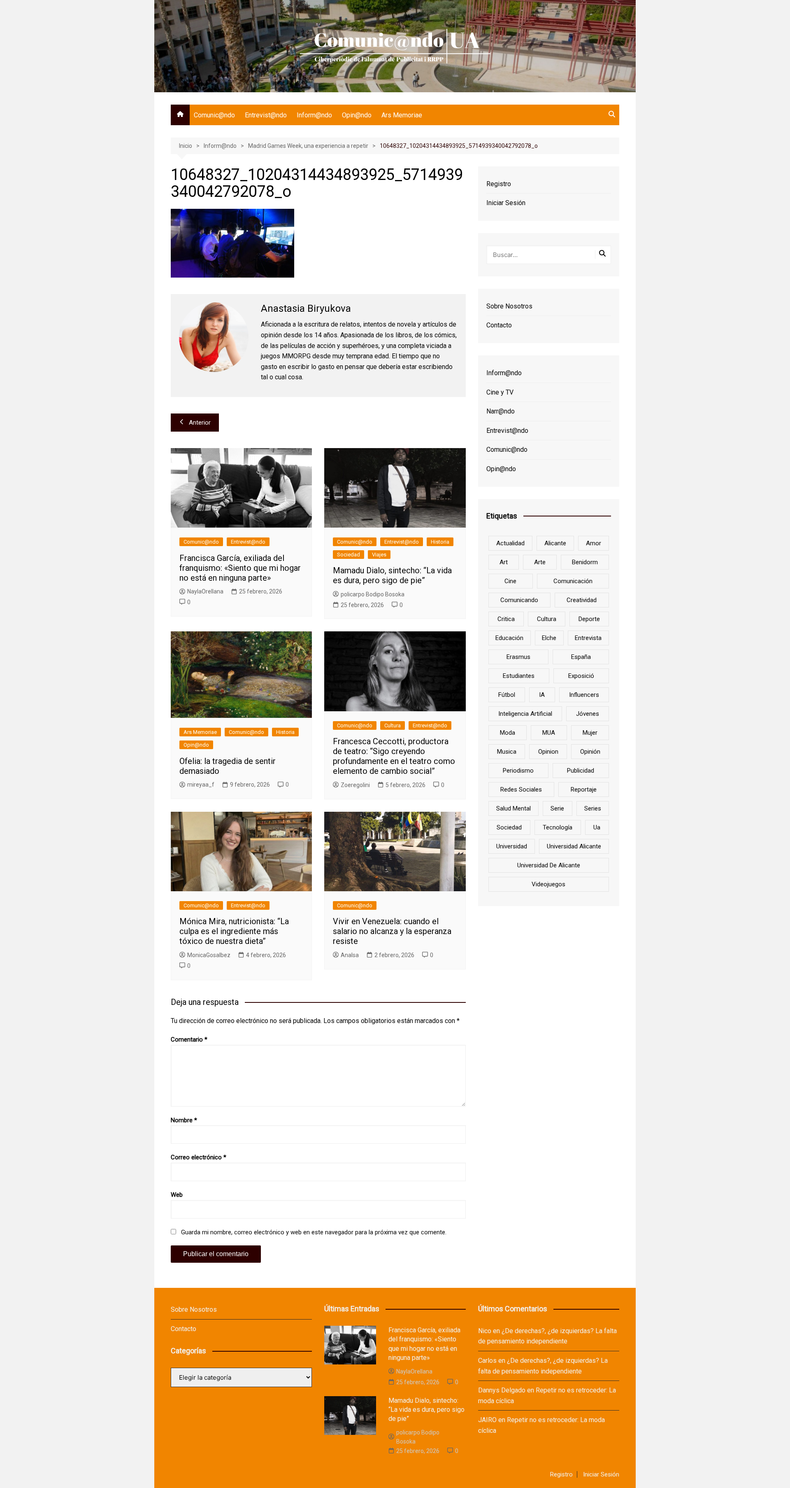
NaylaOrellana (205, 591)
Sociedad (348, 554)
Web (177, 1194)
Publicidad (580, 770)
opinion (548, 751)
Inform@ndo (314, 115)
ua (596, 827)
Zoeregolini (355, 785)
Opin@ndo (357, 115)
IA (542, 694)
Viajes (379, 554)
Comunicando (519, 600)
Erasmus (518, 657)
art (504, 562)
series (592, 808)
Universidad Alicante (574, 846)
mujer (590, 732)
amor (593, 543)
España (581, 657)
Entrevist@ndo (266, 115)
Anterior (200, 422)
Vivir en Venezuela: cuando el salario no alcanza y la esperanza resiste (392, 931)
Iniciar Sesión (505, 203)
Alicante (555, 543)
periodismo (518, 770)
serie (557, 808)
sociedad (509, 827)
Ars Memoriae (401, 115)
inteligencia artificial (525, 713)
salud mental (513, 808)
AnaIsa (350, 955)
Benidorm (585, 562)
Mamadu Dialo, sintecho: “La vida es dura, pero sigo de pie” (392, 575)
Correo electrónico (198, 1157)
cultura (546, 619)
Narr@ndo (500, 411)
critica (506, 619)
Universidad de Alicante (548, 865)
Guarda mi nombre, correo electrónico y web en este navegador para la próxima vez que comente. (313, 1232)
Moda (507, 732)
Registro (498, 184)
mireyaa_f (200, 784)
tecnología (557, 827)
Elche (549, 638)
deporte (589, 619)
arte (540, 562)
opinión (590, 751)
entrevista (588, 638)
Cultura (392, 725)
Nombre (184, 1120)
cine (510, 581)
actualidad (510, 543)
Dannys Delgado (501, 1390)
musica (506, 751)
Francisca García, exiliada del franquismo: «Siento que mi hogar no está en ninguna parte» (240, 568)
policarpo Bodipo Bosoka (372, 594)
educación (509, 638)
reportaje (584, 789)
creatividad (582, 600)
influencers (584, 694)
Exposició (581, 676)
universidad (511, 846)
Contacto (499, 325)
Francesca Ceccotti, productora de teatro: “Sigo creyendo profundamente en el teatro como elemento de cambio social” (394, 756)
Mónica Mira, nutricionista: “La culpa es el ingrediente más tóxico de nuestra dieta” (234, 931)
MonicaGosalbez (208, 955)
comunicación (572, 581)
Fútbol (506, 694)
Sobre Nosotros (509, 306)
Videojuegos (548, 884)
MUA (548, 732)
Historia (440, 542)
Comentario (189, 1039)
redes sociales (521, 789)
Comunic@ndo (214, 115)
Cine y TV (500, 392)
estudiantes (518, 676)
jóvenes (587, 713)
